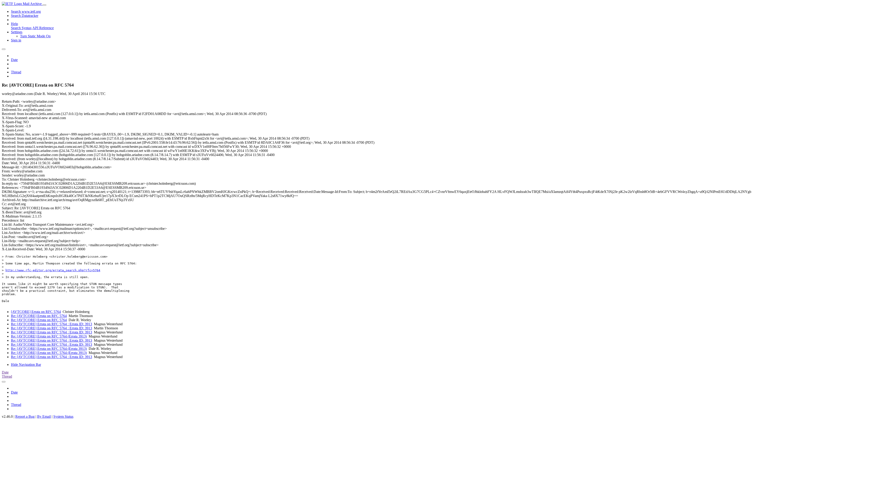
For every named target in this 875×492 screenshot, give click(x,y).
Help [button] (14, 24)
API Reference (43, 28)
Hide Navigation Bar (26, 364)
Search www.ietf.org (26, 11)
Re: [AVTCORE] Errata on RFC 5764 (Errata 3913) (49, 336)
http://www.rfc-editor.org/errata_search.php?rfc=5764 (52, 270)
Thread (16, 72)
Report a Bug (25, 416)
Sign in (16, 40)
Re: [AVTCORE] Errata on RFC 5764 (39, 316)
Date (14, 60)
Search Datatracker (24, 16)
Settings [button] (16, 32)
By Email (44, 416)
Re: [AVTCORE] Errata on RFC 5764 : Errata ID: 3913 (51, 324)
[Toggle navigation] (44, 5)
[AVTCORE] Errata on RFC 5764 (36, 312)
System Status (63, 416)
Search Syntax (21, 28)
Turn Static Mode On (35, 36)
